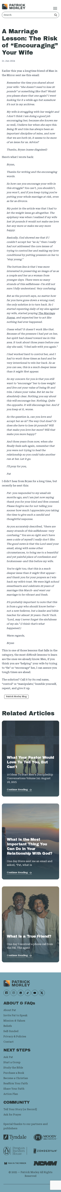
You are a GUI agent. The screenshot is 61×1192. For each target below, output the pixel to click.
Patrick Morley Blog (16, 696)
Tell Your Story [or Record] (20, 1109)
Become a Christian (15, 1078)
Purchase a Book (13, 1072)
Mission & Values (14, 1020)
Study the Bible (13, 1067)
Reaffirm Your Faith (15, 1083)
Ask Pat (8, 1057)
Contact (8, 1041)
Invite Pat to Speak (15, 1015)
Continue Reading (17, 789)
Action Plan (10, 1094)
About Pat (9, 1010)
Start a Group (11, 1062)
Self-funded (10, 1031)
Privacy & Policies (14, 1036)
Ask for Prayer (12, 1114)
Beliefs (7, 1025)
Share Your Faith (13, 1088)
